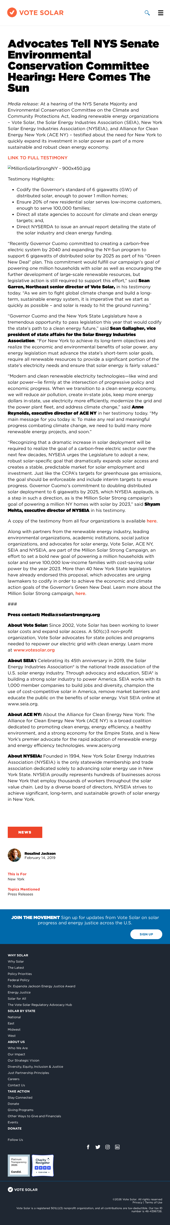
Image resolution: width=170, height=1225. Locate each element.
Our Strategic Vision (23, 1060)
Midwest (14, 1029)
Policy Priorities (20, 974)
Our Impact (16, 1054)
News (25, 832)
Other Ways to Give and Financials (34, 1116)
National (14, 1017)
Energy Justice (19, 992)
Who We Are (18, 1048)
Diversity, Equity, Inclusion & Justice (35, 1066)
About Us (16, 1042)
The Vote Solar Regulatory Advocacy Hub (40, 1005)
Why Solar (18, 955)
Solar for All (17, 998)
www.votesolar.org (34, 650)
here (151, 521)
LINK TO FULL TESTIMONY (38, 157)
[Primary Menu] (160, 12)
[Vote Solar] (35, 17)
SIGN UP (146, 934)
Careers (13, 1079)
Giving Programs (20, 1110)
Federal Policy (18, 980)
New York (16, 879)
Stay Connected (20, 1097)
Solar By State (21, 1011)
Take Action (19, 1091)
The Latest (16, 967)
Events (13, 1122)
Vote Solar (23, 1189)
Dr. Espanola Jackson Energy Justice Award (41, 986)
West (12, 1035)
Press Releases (20, 894)
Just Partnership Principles (28, 1073)
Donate (13, 1103)
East (11, 1023)
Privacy (137, 1202)
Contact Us (16, 1085)
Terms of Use (153, 1202)
